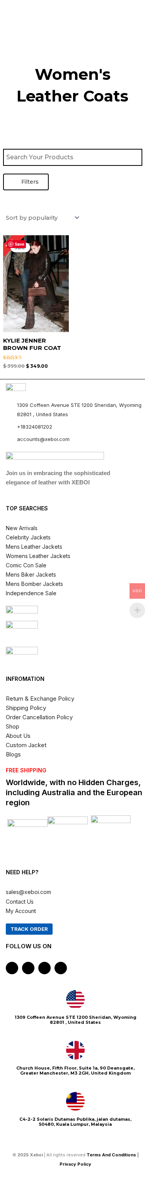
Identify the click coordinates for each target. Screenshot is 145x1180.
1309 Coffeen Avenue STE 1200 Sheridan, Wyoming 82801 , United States (75, 1020)
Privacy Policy (76, 1164)
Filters (29, 181)
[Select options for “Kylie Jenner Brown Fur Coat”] (61, 297)
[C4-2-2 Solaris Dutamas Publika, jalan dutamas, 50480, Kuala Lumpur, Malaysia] (75, 1101)
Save (19, 244)
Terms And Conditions (111, 1155)
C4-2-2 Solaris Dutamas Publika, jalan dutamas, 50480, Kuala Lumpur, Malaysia (75, 1121)
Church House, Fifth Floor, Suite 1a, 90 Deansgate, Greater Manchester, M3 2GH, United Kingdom (75, 1070)
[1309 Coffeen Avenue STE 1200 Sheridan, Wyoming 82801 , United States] (75, 999)
